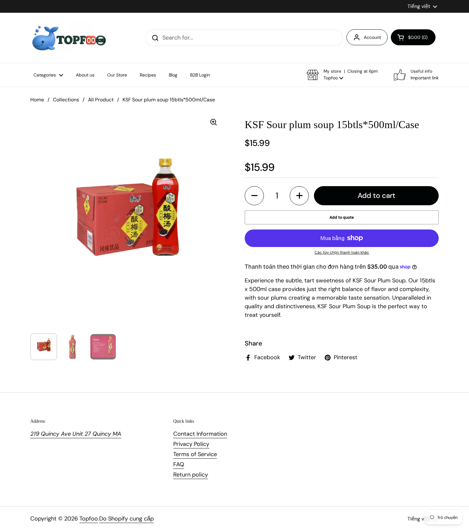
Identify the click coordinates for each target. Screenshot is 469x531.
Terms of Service (195, 454)
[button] (413, 37)
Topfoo (88, 518)
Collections (66, 99)
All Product (101, 99)
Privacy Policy (191, 444)
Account (372, 37)
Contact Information (200, 434)
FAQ (178, 464)
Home (37, 99)
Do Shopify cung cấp (126, 518)
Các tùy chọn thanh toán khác (342, 252)
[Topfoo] (68, 37)
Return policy (190, 474)
